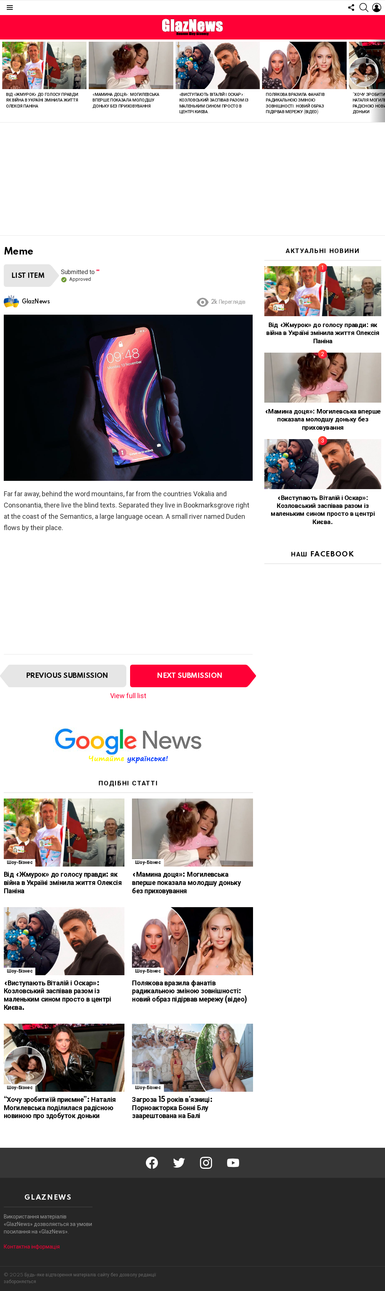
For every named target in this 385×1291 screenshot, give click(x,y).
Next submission (189, 675)
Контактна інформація (32, 1247)
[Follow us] (351, 7)
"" (98, 272)
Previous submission (67, 675)
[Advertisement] (192, 179)
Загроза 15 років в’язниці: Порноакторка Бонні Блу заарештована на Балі (172, 1108)
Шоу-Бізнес (19, 862)
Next (381, 80)
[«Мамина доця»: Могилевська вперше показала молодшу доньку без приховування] (131, 65)
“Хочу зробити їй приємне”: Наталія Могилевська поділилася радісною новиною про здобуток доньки (60, 1108)
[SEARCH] (363, 7)
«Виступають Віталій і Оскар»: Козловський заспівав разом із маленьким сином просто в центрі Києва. (57, 996)
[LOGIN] (376, 7)
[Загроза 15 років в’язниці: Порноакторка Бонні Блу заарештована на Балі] (192, 1058)
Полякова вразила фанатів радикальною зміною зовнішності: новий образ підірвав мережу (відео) (189, 992)
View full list (128, 696)
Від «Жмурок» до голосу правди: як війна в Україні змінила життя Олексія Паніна (42, 100)
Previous (4, 80)
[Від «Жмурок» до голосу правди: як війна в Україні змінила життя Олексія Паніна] (44, 65)
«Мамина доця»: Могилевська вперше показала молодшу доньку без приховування (125, 100)
